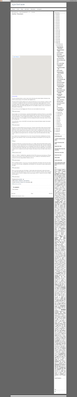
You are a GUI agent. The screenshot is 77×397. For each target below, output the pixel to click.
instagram (56, 250)
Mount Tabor (61, 282)
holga (59, 246)
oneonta (62, 296)
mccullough (58, 271)
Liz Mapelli (56, 265)
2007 (57, 128)
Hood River (62, 247)
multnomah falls (58, 284)
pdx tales (27, 9)
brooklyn (57, 186)
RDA (57, 318)
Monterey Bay (59, 76)
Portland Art (61, 311)
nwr (61, 293)
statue (62, 337)
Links (18, 9)
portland (63, 309)
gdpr (63, 226)
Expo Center (62, 218)
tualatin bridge (58, 351)
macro (58, 268)
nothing (62, 292)
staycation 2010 (57, 338)
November (59, 45)
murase (64, 286)
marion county (57, 269)
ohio (59, 295)
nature (58, 288)
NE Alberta (63, 288)
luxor (62, 267)
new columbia (62, 289)
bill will (63, 179)
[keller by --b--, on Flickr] (14, 141)
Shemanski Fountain (60, 82)
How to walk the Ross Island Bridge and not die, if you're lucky (60, 163)
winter (62, 370)
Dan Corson (62, 211)
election (61, 217)
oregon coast (63, 298)
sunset (64, 341)
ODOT (56, 295)
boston (62, 182)
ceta (55, 194)
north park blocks (61, 291)
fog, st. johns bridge (60, 63)
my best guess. (60, 107)
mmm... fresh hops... (60, 99)
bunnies (64, 188)
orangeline (56, 297)
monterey (56, 281)
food (63, 222)
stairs (61, 336)
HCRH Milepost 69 (58, 136)
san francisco (58, 324)
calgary (59, 190)
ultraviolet (62, 353)
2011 (57, 37)
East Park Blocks (60, 215)
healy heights (57, 240)
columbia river (57, 202)
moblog (62, 279)
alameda (59, 169)
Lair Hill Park (59, 80)
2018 (57, 27)
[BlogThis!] (29, 182)
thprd (61, 344)
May (58, 120)
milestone (56, 275)
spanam (56, 334)
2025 (57, 16)
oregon (62, 297)
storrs (63, 339)
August (58, 115)
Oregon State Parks (60, 300)
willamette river (60, 368)
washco (63, 360)
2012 (57, 36)
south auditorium (26, 180)
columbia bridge (60, 200)
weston (62, 366)
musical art (58, 287)
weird (60, 365)
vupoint (63, 358)
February (59, 124)
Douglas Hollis (58, 214)
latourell (60, 261)
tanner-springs (58, 343)
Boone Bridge (59, 54)
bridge (58, 185)
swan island (58, 342)
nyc (64, 293)
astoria (60, 174)
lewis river (56, 263)
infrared (62, 249)
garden (61, 225)
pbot (65, 303)
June (58, 118)
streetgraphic (57, 340)
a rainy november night (61, 79)
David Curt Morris (58, 212)
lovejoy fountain (61, 266)
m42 (65, 267)
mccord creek (58, 270)
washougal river (61, 363)
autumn (64, 174)
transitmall (64, 347)
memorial (60, 272)
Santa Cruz (59, 74)
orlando (61, 301)
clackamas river (63, 198)
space (62, 333)
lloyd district (62, 265)
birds (59, 180)
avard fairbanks (58, 175)
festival (59, 219)
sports (63, 334)
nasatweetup (63, 287)
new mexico (57, 290)
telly (57, 344)
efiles (57, 217)
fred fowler (56, 225)
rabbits (56, 317)
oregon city (57, 298)
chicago (60, 195)
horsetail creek (57, 248)
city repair (64, 195)
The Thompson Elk (60, 58)
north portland (57, 292)
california (64, 190)
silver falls (56, 329)
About (13, 9)
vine (59, 357)
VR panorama (25, 162)
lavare (65, 261)
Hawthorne (57, 237)
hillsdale (62, 243)
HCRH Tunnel (62, 239)
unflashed (61, 354)
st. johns (57, 336)
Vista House (57, 358)
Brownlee (56, 187)
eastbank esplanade (58, 216)
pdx (57, 304)
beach (56, 176)
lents (56, 262)
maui (65, 269)
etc (65, 217)
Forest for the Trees (58, 223)
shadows (56, 328)
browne (63, 186)
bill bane (59, 179)
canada (58, 191)
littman (63, 264)
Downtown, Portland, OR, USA (21, 182)
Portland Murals (61, 313)
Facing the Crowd (60, 84)
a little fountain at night (61, 89)
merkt (65, 272)
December (59, 44)
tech (65, 343)
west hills (56, 366)
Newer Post (13, 193)
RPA (63, 321)
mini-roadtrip (57, 276)
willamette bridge (62, 367)
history (56, 245)
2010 (57, 39)
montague (62, 280)
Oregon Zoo (57, 301)
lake (55, 260)
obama (59, 294)
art (55, 174)
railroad (64, 317)
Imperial (25, 127)
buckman (56, 188)
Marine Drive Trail (58, 154)
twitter (56, 353)
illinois (59, 249)
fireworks (58, 220)
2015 (57, 31)
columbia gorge (58, 201)
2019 (57, 25)
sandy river (58, 325)
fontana (59, 222)
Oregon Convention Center (61, 299)
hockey (56, 246)
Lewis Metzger (62, 262)
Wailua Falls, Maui (58, 146)
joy (57, 106)
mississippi (62, 277)
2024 (57, 17)
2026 (57, 14)
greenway (62, 233)
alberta (63, 169)
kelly (65, 255)
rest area (62, 319)
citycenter (57, 196)
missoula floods (57, 278)
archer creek (60, 172)
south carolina (59, 331)
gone (56, 228)
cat (58, 193)
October (58, 112)
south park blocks (61, 332)
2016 (57, 30)
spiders (60, 334)
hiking (56, 242)
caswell (56, 193)
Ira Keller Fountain (18, 99)
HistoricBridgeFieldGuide (59, 244)
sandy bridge (63, 324)
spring (56, 335)
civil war (62, 196)
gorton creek (57, 231)
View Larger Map (14, 96)
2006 (57, 129)
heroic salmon (62, 241)
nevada (57, 289)
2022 (57, 20)
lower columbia (57, 267)
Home (32, 193)
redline (57, 319)
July (58, 117)
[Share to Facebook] (31, 182)
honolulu (56, 247)
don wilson (64, 213)
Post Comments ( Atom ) (20, 195)
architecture (57, 173)
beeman (64, 176)
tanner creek (64, 342)
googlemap (21, 180)
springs (60, 335)
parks (60, 303)
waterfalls (57, 364)
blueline (64, 181)
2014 (57, 33)
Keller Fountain (17, 14)
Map (22, 9)
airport (56, 169)
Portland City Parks (60, 312)
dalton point (57, 211)
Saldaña (61, 323)
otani (59, 302)
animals (59, 170)
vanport (64, 355)
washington (57, 361)
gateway (60, 226)
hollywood (63, 246)
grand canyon (62, 231)
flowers (61, 221)
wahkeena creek (57, 360)
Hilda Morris (62, 242)
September (59, 113)
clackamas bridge (58, 197)
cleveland (58, 199)
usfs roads (60, 355)
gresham (56, 234)
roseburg (56, 321)
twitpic (63, 352)
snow (56, 330)
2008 (57, 42)
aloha (55, 170)
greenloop (56, 233)
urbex (56, 355)
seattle (57, 327)
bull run (60, 188)
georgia (56, 227)
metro (65, 273)
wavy (58, 61)
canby (63, 191)
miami (64, 274)
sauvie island (63, 326)
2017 (57, 28)
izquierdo (60, 252)
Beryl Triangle (59, 88)
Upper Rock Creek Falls (59, 152)
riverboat (56, 320)
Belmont (62, 177)
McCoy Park (64, 270)
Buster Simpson (59, 189)
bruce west (62, 187)
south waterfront (57, 333)
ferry (55, 219)
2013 (57, 34)
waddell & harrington (59, 359)
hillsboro (56, 243)
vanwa (57, 356)
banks (64, 175)
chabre (59, 194)
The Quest (59, 104)
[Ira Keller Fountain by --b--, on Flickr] (16, 111)
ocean (63, 294)
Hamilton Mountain (58, 235)
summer (63, 340)
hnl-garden (62, 245)
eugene (58, 218)
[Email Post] (23, 179)
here (13, 164)
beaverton (59, 176)
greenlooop (62, 232)
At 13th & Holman (60, 52)
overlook (63, 302)
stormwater (58, 339)
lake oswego (60, 260)
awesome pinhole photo (20, 170)
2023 (57, 19)
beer (57, 177)
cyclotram (18, 4)
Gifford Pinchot (61, 227)
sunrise (60, 341)
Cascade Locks (57, 192)
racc (59, 317)
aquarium (64, 171)
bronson (64, 185)
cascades (63, 192)
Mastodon (33, 9)
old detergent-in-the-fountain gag (42, 155)
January (58, 126)
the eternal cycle (60, 77)
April (58, 121)
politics (60, 308)
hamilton (62, 234)
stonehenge (64, 338)
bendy (61, 178)
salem (65, 323)
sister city (62, 329)
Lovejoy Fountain (32, 172)
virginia (63, 357)
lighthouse (61, 263)
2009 (57, 41)
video (56, 357)
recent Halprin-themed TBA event (27, 143)
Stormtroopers (29, 127)
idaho (55, 249)
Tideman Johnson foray (61, 60)
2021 (57, 22)
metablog (58, 273)
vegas (62, 356)
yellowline (62, 373)
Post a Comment (15, 189)
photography (63, 305)
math (62, 269)
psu (63, 315)
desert (59, 213)
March (58, 123)
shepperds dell (62, 328)
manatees (62, 268)
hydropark (62, 248)
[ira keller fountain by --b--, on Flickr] (16, 124)
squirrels (64, 335)
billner (56, 180)
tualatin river (64, 351)
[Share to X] (30, 182)
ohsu (63, 295)
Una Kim (56, 354)
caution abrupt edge (58, 160)
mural (59, 286)
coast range (64, 199)
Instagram (39, 9)
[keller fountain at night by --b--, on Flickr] (16, 152)
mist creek (57, 279)
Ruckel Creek (57, 322)
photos (59, 307)
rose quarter (62, 320)
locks (55, 266)
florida (56, 221)
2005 (57, 131)
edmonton (64, 216)
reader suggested (63, 318)
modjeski (56, 280)
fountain (16, 180)
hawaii (61, 236)
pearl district (62, 304)
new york (61, 290)
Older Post (50, 193)
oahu (55, 294)
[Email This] (27, 182)
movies (56, 283)
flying (55, 222)
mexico (57, 274)
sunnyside (56, 341)
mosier (61, 281)
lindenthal (59, 264)
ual (58, 353)
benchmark (56, 178)
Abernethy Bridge (60, 101)
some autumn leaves (61, 102)
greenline (56, 232)
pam (55, 303)
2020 (57, 23)
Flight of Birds (57, 157)
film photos (63, 219)
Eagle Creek (64, 214)
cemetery (63, 193)
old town (56, 296)
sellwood (62, 327)
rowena (60, 321)
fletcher (63, 220)
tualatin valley (58, 352)
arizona (62, 173)
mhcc (60, 274)
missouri (63, 278)
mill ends (62, 275)
